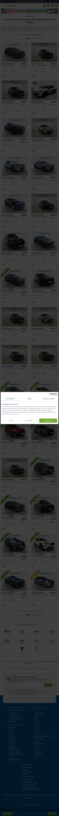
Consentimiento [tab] (10, 398)
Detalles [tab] (29, 398)
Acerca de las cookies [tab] (49, 398)
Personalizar (28, 420)
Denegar (11, 420)
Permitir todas (48, 420)
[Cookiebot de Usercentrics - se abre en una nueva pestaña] (50, 394)
